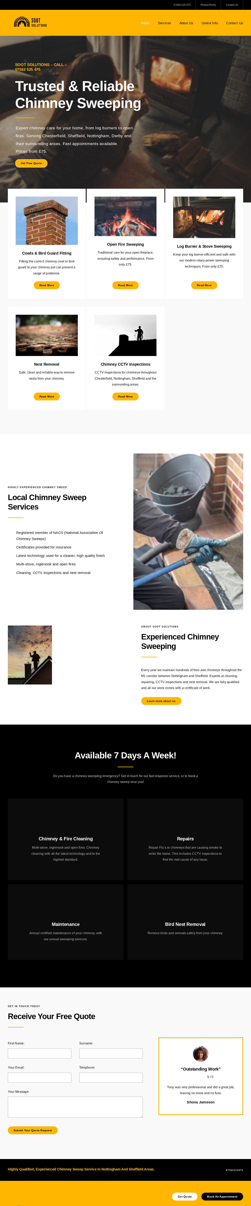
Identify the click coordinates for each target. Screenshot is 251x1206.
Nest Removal (46, 364)
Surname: (86, 1043)
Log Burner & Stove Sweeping (204, 246)
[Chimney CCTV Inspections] (126, 317)
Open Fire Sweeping (125, 244)
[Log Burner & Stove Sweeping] (204, 199)
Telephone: (87, 1067)
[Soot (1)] (30, 17)
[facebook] (9, 4)
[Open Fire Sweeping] (126, 199)
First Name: (16, 1043)
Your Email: (16, 1067)
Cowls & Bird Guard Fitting (46, 253)
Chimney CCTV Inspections (125, 364)
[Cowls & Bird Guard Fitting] (47, 199)
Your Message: (18, 1091)
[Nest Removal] (47, 317)
